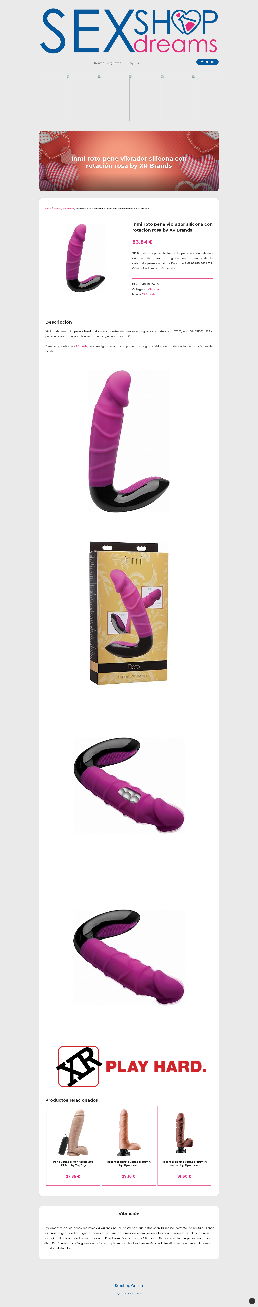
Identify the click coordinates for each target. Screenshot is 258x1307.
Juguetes (114, 63)
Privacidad (128, 1293)
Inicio (48, 208)
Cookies (138, 1293)
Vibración (68, 208)
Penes (57, 208)
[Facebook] (202, 62)
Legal (118, 1293)
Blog (129, 63)
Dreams (98, 63)
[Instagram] (212, 62)
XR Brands (148, 294)
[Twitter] (207, 62)
